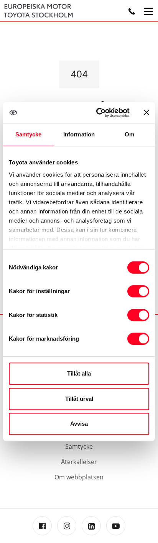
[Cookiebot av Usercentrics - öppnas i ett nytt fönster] (98, 113)
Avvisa (79, 423)
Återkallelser (79, 462)
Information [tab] (79, 134)
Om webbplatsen (79, 477)
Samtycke (79, 446)
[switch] (138, 291)
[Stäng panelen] (146, 112)
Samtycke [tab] (28, 134)
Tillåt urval (79, 398)
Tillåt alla (79, 373)
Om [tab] (129, 134)
